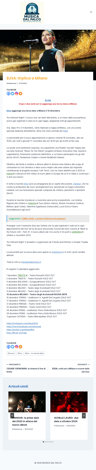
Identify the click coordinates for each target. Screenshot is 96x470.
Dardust (77, 184)
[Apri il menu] (91, 12)
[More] (20, 93)
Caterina (32, 203)
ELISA (48, 100)
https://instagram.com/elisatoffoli (22, 323)
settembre (76, 232)
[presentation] (27, 401)
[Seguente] (84, 415)
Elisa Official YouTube (17, 333)
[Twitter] (12, 93)
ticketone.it (57, 252)
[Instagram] (16, 93)
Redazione (12, 83)
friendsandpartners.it (31, 262)
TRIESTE (21, 275)
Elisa (9, 111)
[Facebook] (8, 93)
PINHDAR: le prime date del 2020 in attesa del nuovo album (25, 421)
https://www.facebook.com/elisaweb (24, 326)
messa (10, 174)
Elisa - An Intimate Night (34, 353)
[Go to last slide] (12, 415)
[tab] (43, 441)
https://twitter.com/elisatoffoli (20, 330)
